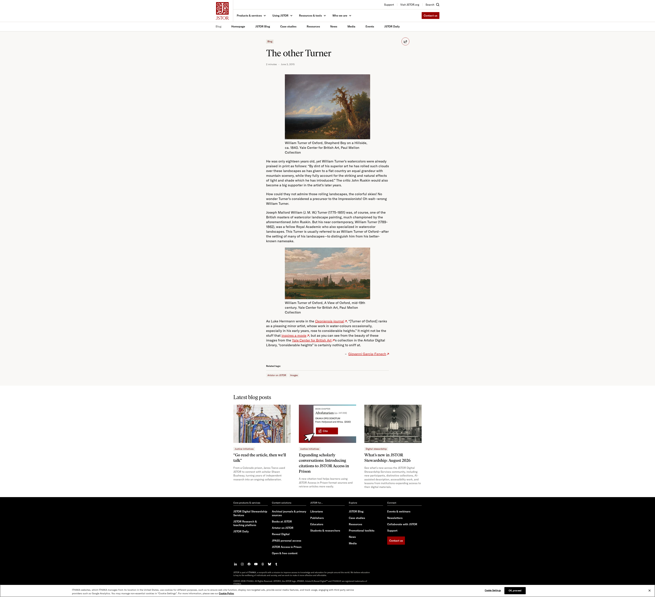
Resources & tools (310, 15)
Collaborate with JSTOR (402, 524)
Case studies (288, 26)
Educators (316, 524)
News (333, 26)
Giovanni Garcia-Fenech (367, 354)
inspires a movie (293, 335)
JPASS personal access (286, 540)
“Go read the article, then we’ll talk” (259, 457)
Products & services (249, 15)
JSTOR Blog (262, 26)
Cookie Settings (493, 590)
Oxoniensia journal (329, 321)
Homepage (238, 26)
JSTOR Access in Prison (286, 547)
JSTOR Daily (392, 26)
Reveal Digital (281, 534)
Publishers (317, 518)
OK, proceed (515, 590)
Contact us (430, 15)
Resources (313, 26)
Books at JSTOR (282, 521)
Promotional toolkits (361, 530)
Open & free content (284, 553)
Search (430, 4)
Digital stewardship (376, 448)
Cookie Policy (226, 593)
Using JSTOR (280, 15)
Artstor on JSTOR (276, 375)
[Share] (405, 41)
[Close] (649, 590)
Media (351, 26)
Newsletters (395, 518)
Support (392, 530)
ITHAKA (252, 572)
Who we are (339, 15)
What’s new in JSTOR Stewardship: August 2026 (387, 457)
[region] (327, 591)
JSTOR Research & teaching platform (245, 523)
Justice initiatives (244, 448)
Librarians (316, 511)
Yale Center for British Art (312, 340)
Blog (269, 41)
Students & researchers (325, 530)
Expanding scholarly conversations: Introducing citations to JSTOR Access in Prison (324, 463)
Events (370, 26)
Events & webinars (398, 511)
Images (294, 375)
